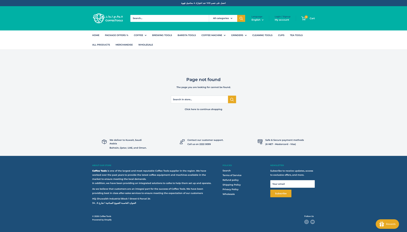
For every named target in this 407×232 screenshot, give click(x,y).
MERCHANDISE (124, 44)
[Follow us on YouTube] (312, 222)
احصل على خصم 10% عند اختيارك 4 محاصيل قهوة (203, 3)
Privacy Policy (230, 189)
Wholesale (229, 194)
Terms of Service (232, 175)
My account (282, 19)
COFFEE (138, 35)
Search (227, 170)
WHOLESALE (145, 44)
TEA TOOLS (296, 35)
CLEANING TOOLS (262, 35)
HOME (95, 35)
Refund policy (231, 180)
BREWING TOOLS (162, 35)
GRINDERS (237, 35)
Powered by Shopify (102, 220)
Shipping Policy (232, 184)
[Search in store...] (232, 99)
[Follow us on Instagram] (306, 222)
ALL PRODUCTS (101, 44)
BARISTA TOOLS (187, 35)
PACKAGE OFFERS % (116, 35)
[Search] (241, 18)
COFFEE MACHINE (211, 35)
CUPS (281, 35)
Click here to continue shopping (203, 109)
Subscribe (281, 193)
